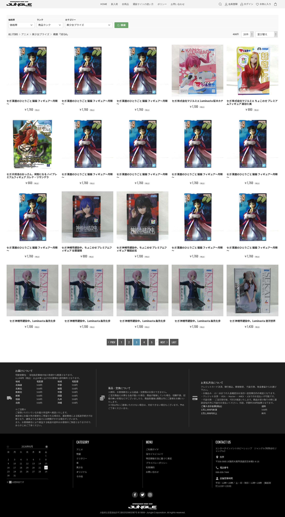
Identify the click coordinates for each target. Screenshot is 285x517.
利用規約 (150, 467)
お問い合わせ (178, 4)
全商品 (125, 4)
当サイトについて (154, 454)
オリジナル (81, 471)
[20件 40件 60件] (247, 34)
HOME (103, 4)
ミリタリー (81, 458)
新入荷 (114, 4)
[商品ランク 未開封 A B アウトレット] (50, 25)
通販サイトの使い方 (143, 4)
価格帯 (11, 19)
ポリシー (162, 4)
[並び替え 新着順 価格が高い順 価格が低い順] (266, 34)
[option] (27, 462)
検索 (123, 25)
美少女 (79, 467)
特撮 (78, 454)
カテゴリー (70, 19)
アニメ (25, 34)
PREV (112, 342)
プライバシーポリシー (156, 462)
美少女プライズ (40, 34)
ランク (40, 19)
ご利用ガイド (152, 449)
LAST (174, 342)
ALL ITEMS (13, 34)
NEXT (162, 342)
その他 (79, 476)
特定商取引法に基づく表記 (159, 458)
